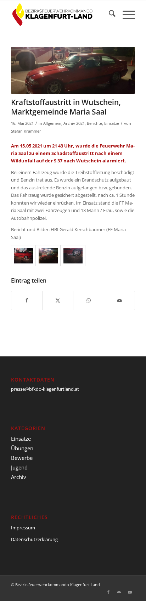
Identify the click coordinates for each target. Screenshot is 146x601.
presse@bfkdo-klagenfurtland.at (45, 389)
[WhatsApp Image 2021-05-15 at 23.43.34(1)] (73, 70)
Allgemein (52, 123)
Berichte (94, 123)
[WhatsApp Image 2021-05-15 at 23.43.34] (73, 255)
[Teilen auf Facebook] (26, 300)
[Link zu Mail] (119, 592)
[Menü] (125, 14)
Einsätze (111, 123)
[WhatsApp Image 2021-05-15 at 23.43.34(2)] (23, 255)
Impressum (23, 527)
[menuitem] (109, 14)
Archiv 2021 (74, 123)
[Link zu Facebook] (108, 592)
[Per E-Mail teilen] (119, 300)
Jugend (19, 467)
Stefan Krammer (26, 131)
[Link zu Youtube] (129, 592)
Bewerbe (22, 457)
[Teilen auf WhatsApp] (88, 300)
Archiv (18, 476)
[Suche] (109, 14)
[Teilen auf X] (58, 300)
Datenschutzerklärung (34, 539)
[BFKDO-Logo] (60, 14)
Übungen (22, 448)
